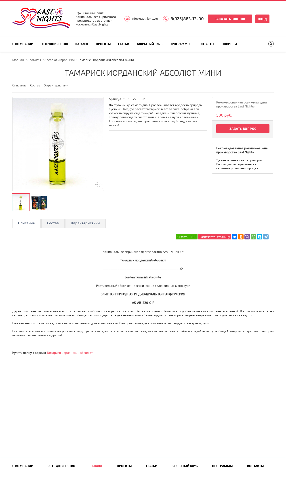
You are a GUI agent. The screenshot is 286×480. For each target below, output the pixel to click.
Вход (262, 19)
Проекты (103, 44)
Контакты (206, 44)
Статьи (123, 44)
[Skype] (259, 236)
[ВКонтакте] (234, 236)
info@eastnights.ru (145, 18)
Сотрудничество (54, 44)
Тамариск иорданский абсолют (70, 352)
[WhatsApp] (253, 236)
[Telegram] (266, 236)
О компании (22, 44)
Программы (180, 44)
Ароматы (34, 60)
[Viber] (247, 236)
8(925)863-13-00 (187, 18)
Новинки (229, 44)
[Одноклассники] (241, 236)
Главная (18, 60)
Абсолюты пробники (59, 60)
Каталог (81, 44)
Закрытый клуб (149, 44)
